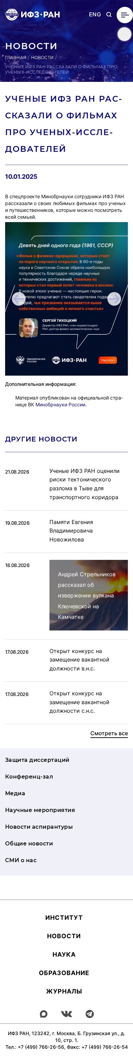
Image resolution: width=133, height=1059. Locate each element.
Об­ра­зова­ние (64, 972)
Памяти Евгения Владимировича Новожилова (71, 531)
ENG (95, 14)
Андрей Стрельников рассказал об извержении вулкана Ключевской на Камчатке (87, 596)
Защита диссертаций (37, 760)
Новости (42, 57)
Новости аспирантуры (39, 827)
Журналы (64, 991)
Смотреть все (109, 733)
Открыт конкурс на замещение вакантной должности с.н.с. (79, 702)
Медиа (15, 793)
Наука (64, 954)
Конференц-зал (29, 776)
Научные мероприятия (40, 810)
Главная (15, 57)
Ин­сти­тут (64, 917)
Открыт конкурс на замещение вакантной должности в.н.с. (79, 660)
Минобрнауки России (60, 404)
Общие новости (29, 843)
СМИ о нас (20, 860)
